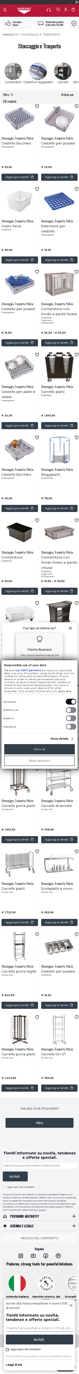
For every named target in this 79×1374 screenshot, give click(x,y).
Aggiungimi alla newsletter (20, 1187)
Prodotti (10, 34)
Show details (59, 738)
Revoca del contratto (39, 1238)
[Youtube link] (33, 1256)
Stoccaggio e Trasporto (40, 34)
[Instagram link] (21, 1256)
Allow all (39, 749)
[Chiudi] (71, 1305)
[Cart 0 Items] (73, 10)
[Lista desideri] (37, 106)
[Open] (58, 9)
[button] (70, 629)
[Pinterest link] (58, 1256)
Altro (39, 1123)
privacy (42, 1209)
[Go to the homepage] (24, 10)
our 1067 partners (28, 670)
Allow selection (39, 760)
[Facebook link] (46, 1256)
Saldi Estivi (62, 2)
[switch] (71, 710)
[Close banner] (77, 2)
